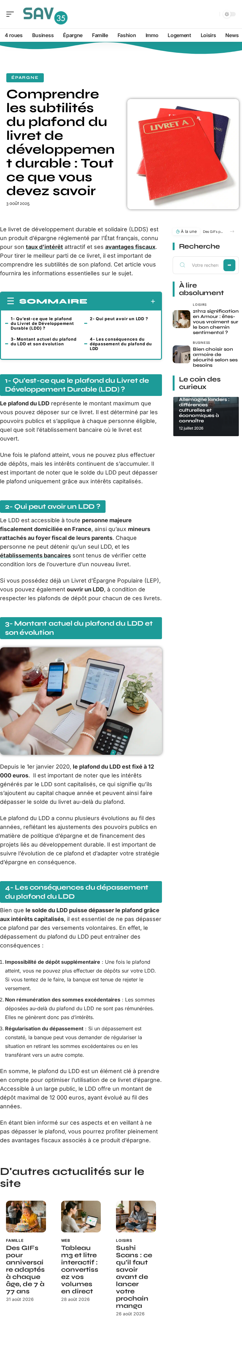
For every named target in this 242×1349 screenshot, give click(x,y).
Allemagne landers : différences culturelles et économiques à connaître (204, 410)
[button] (232, 231)
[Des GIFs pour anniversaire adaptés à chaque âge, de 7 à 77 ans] (26, 1216)
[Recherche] (213, 14)
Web (66, 1240)
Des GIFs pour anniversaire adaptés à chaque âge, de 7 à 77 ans (25, 1269)
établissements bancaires (35, 555)
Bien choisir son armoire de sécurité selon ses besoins (215, 357)
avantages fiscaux (130, 247)
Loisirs (124, 1240)
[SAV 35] (45, 14)
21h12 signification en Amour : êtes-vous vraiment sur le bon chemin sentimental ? (216, 321)
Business (201, 342)
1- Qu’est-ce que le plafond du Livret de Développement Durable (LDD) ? (42, 323)
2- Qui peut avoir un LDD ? (119, 318)
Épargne (25, 77)
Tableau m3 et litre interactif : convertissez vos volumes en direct (79, 1269)
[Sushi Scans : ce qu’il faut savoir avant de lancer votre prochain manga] (136, 1216)
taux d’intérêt (44, 247)
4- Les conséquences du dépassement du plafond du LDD (121, 344)
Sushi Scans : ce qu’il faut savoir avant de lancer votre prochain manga (134, 1277)
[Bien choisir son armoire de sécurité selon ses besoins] (182, 354)
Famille (15, 1240)
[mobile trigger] (11, 14)
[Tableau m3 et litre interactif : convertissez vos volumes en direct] (81, 1216)
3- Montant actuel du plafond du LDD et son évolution (43, 341)
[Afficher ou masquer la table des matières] (121, 301)
